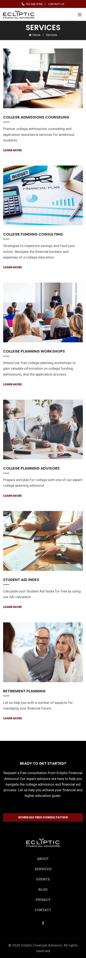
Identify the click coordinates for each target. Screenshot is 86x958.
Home (36, 35)
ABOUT (43, 859)
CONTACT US (56, 4)
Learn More (12, 150)
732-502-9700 (33, 4)
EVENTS (43, 879)
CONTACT (43, 910)
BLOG (43, 889)
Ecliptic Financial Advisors (41, 945)
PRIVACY (43, 900)
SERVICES (43, 869)
